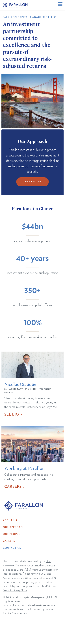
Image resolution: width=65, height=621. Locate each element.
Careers (13, 486)
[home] (14, 5)
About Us (10, 520)
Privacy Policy (9, 586)
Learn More (32, 182)
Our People (11, 534)
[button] (61, 5)
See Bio (11, 414)
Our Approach (13, 527)
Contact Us (12, 548)
